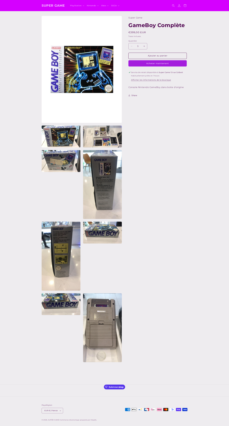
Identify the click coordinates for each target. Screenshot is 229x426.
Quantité (132, 41)
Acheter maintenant (157, 63)
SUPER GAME (53, 420)
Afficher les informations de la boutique (151, 80)
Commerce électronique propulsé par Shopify (78, 420)
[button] (77, 5)
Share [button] (134, 95)
